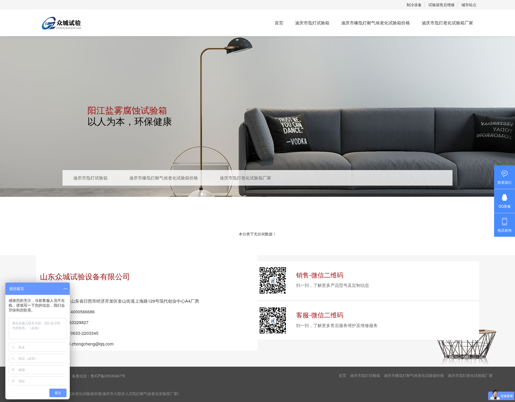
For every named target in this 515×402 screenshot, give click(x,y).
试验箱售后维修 (441, 4)
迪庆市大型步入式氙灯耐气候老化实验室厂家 (140, 393)
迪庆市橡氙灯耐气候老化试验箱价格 (375, 23)
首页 (279, 23)
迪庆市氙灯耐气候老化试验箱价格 (73, 393)
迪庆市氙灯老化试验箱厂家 (447, 23)
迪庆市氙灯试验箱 (312, 23)
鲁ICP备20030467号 (108, 375)
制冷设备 (414, 4)
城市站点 (468, 4)
